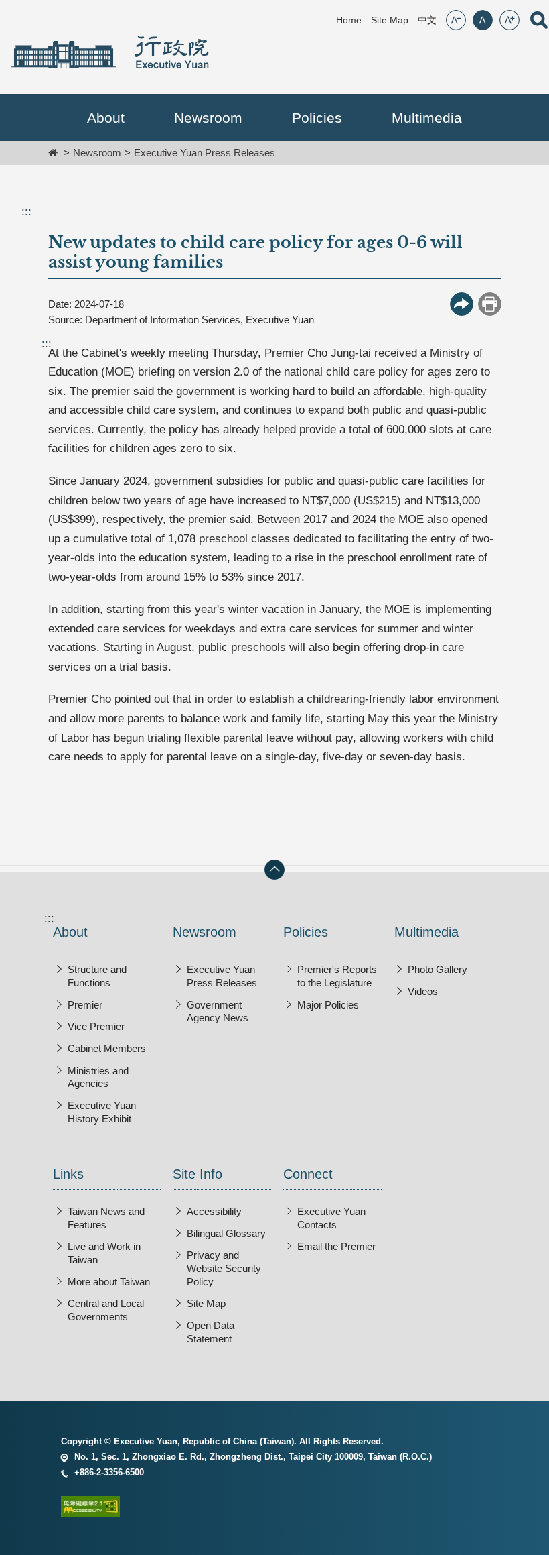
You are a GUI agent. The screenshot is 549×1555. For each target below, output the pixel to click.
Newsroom (97, 152)
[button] (106, 118)
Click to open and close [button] (274, 870)
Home (349, 20)
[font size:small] (456, 20)
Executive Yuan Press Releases (204, 152)
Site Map (389, 20)
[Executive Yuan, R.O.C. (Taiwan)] (109, 52)
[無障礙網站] (274, 1509)
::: (26, 211)
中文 (427, 20)
